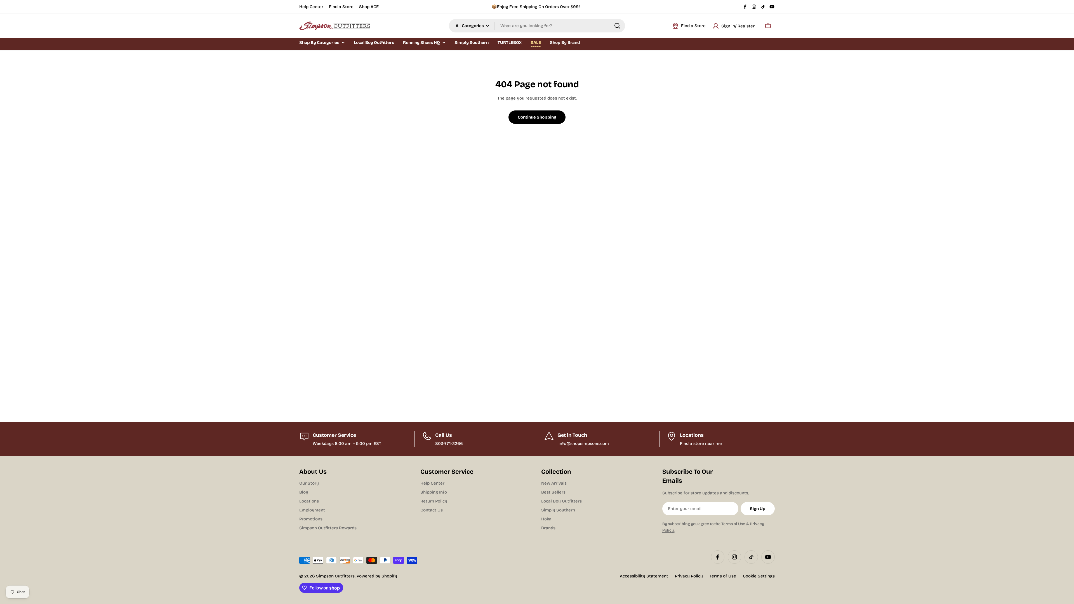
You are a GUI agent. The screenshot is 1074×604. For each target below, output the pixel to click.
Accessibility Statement (644, 576)
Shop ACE (369, 6)
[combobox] (537, 25)
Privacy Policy (689, 576)
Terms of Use (733, 524)
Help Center (311, 6)
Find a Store (341, 6)
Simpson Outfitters (335, 576)
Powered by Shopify (377, 576)
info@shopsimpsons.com (583, 443)
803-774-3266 (449, 443)
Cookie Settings (759, 576)
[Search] (617, 25)
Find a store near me (701, 443)
